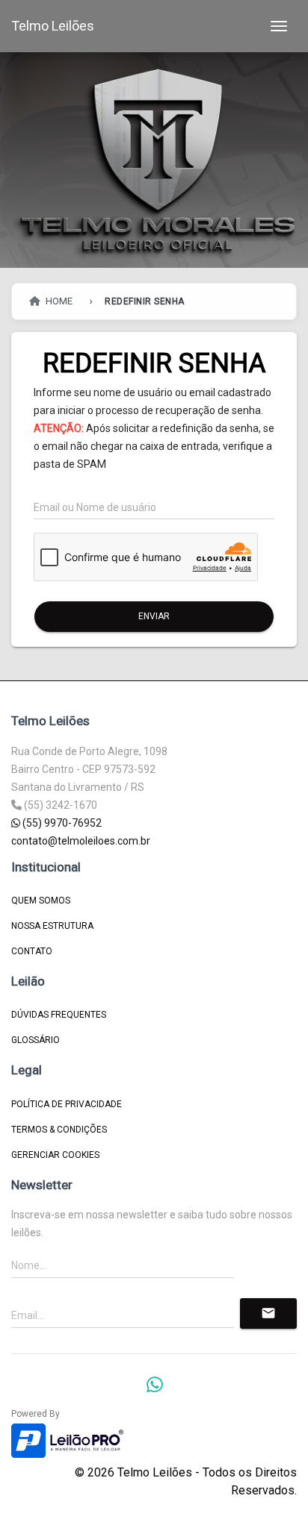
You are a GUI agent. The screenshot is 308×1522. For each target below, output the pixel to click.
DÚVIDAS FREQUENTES (58, 1014)
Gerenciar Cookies (55, 1155)
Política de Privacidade (66, 1104)
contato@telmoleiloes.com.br (80, 841)
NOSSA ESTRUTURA (52, 926)
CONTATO (31, 951)
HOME (58, 301)
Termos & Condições (59, 1129)
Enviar (154, 616)
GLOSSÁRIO (35, 1040)
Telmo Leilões (52, 26)
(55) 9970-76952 (61, 823)
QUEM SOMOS (40, 900)
